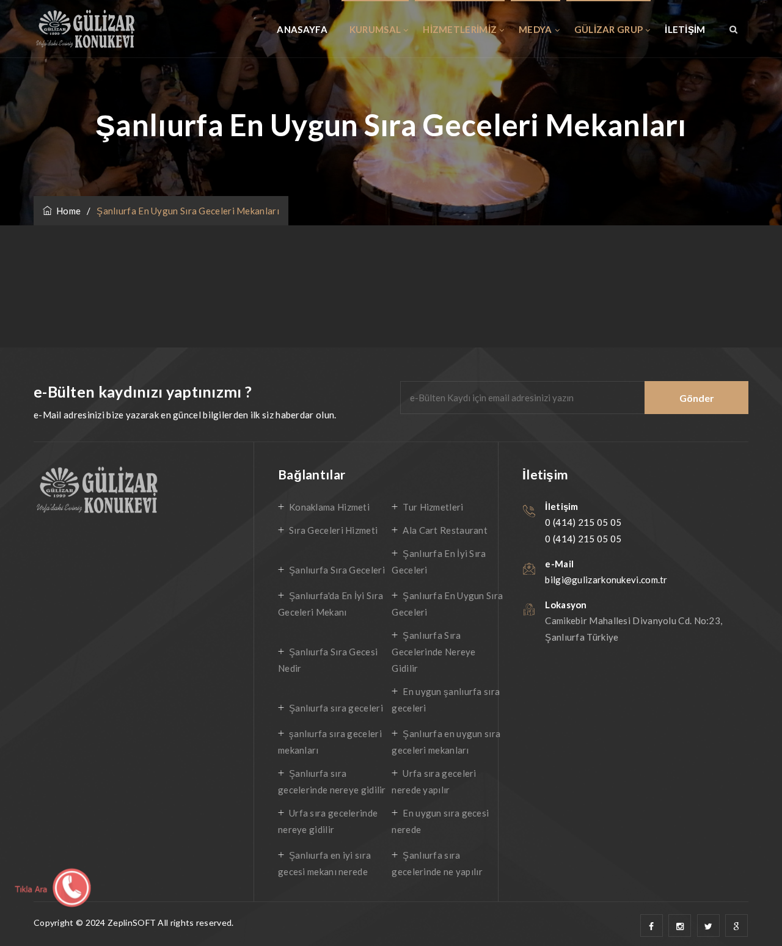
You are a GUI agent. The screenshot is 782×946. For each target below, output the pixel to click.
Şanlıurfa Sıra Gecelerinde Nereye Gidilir (433, 652)
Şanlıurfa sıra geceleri (336, 707)
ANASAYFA (302, 29)
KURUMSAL (375, 29)
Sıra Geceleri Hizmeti (333, 530)
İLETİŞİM (685, 29)
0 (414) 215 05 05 (583, 522)
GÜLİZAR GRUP (608, 29)
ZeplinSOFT (132, 922)
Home (66, 210)
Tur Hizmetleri (433, 506)
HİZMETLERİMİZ (460, 29)
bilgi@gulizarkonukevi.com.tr (606, 579)
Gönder (696, 398)
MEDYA (535, 29)
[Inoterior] (85, 29)
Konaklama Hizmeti (329, 506)
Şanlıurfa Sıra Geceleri (337, 569)
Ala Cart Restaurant (445, 530)
